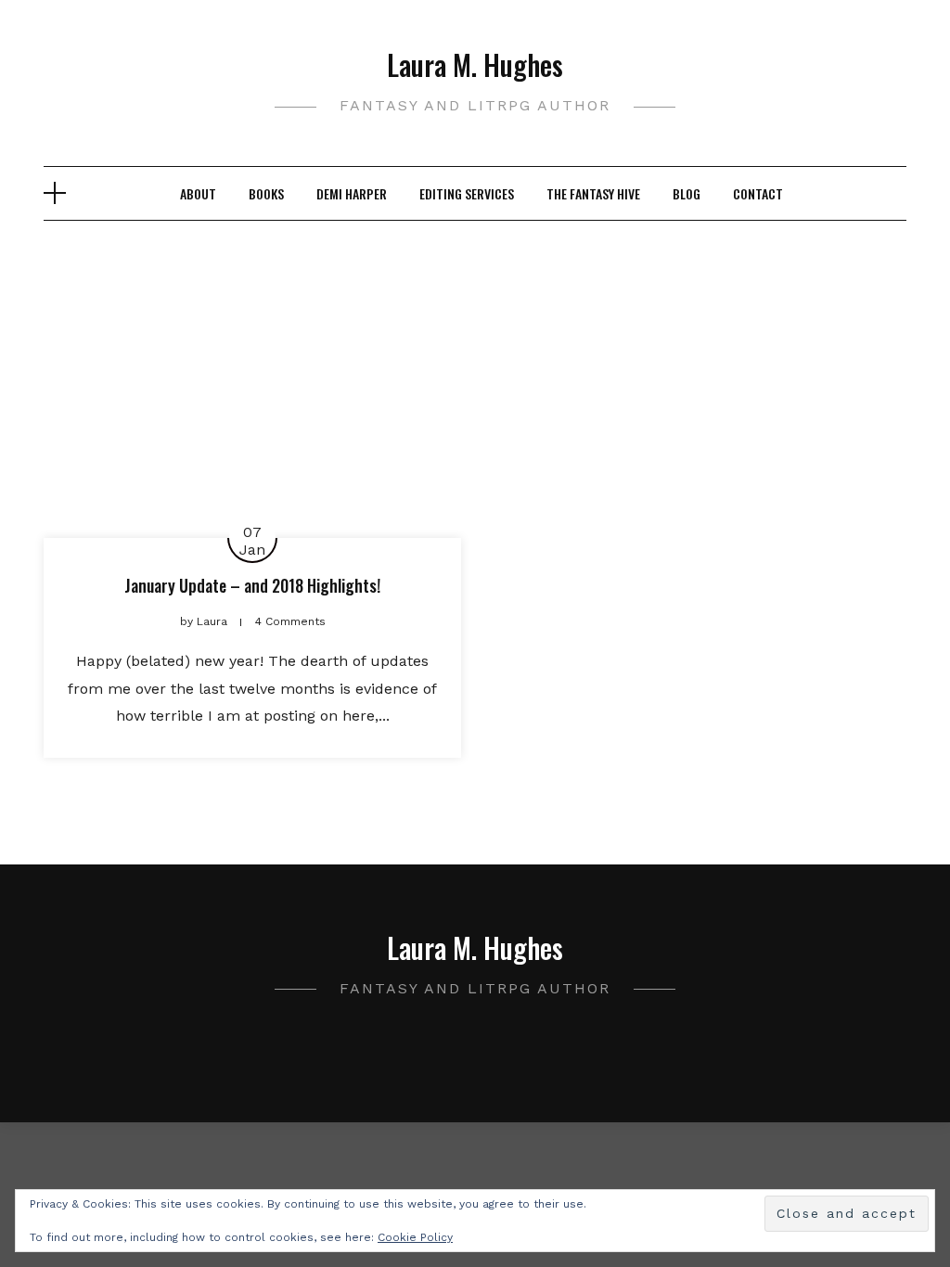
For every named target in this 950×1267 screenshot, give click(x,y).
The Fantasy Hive (593, 193)
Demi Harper (351, 193)
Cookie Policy (415, 1237)
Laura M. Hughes (475, 64)
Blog (686, 193)
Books (266, 193)
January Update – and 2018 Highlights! (252, 585)
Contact (758, 193)
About (198, 193)
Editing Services (466, 193)
